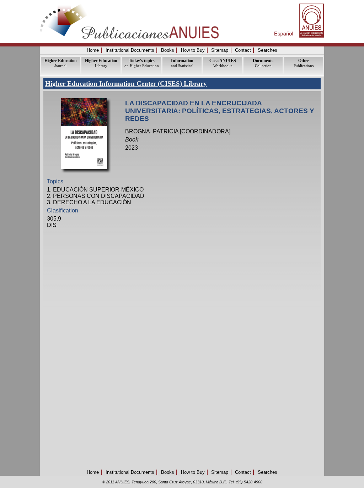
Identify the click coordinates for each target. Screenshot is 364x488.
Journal (60, 63)
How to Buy (193, 50)
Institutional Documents (130, 50)
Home (93, 50)
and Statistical (182, 63)
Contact (243, 50)
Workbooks (222, 63)
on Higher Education (141, 63)
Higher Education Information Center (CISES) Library (126, 83)
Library (101, 63)
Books (167, 50)
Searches (267, 50)
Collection (263, 63)
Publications (304, 63)
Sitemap (219, 50)
